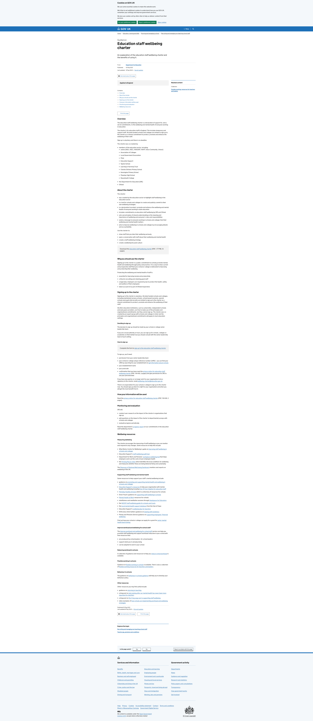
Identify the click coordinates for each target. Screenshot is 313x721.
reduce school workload (159, 554)
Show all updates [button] (138, 609)
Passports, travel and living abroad (155, 687)
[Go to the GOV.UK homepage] (124, 28)
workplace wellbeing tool (151, 457)
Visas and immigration (151, 691)
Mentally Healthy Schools (127, 492)
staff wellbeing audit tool (141, 454)
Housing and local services (153, 680)
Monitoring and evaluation (126, 104)
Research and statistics (179, 680)
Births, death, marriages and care (128, 673)
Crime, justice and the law (126, 687)
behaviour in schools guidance (139, 576)
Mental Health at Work (126, 497)
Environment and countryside (154, 676)
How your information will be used (128, 102)
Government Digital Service (149, 708)
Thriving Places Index (128, 462)
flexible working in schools (134, 565)
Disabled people (122, 691)
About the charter (124, 95)
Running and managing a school (150, 33)
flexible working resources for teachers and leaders (136, 567)
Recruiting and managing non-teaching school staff (175, 33)
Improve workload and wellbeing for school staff (136, 531)
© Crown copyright (189, 716)
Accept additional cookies (127, 22)
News (173, 673)
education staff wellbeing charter (140, 249)
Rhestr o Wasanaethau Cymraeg (128, 708)
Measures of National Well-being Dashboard (134, 467)
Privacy (124, 706)
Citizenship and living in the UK (127, 684)
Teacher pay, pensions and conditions (128, 632)
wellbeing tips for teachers (142, 509)
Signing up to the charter (126, 100)
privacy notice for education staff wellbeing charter (141, 398)
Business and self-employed (126, 676)
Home (119, 33)
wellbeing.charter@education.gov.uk (150, 381)
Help (119, 706)
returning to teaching (134, 590)
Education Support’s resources (129, 487)
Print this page (124, 113)
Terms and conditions (167, 706)
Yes (138, 649)
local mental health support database (134, 506)
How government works (179, 691)
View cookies (162, 22)
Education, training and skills (131, 33)
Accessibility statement (143, 706)
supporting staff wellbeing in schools (149, 495)
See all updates (139, 70)
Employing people (150, 673)
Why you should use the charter (128, 97)
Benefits (120, 669)
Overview (122, 93)
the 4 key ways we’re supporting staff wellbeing (144, 598)
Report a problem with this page (183, 649)
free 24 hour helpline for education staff (153, 489)
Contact (155, 706)
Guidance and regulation (179, 676)
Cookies (131, 706)
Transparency (175, 687)
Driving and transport (124, 695)
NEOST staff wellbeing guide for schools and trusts (138, 503)
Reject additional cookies (147, 22)
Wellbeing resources (125, 107)
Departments (175, 669)
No (148, 649)
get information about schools (158, 363)
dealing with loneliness (151, 512)
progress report (138, 427)
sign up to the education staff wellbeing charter (150, 348)
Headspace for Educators (158, 500)
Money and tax (149, 684)
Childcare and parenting (125, 680)
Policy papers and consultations (181, 684)
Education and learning (152, 669)
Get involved (175, 695)
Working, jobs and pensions (153, 695)
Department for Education (133, 65)
